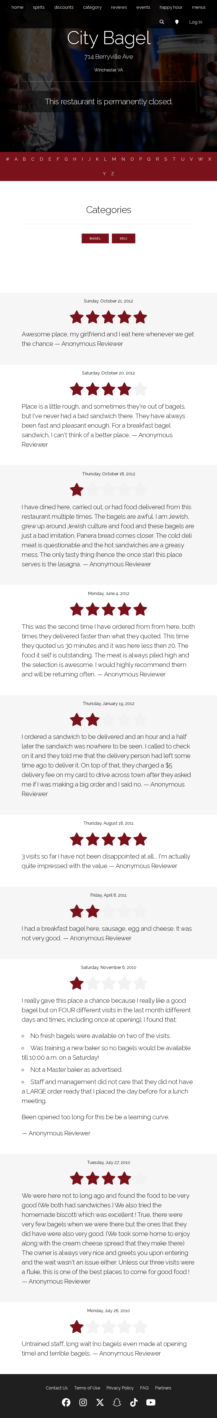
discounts (64, 7)
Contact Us (57, 1387)
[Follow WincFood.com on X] (100, 1404)
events (143, 7)
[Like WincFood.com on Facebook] (66, 1404)
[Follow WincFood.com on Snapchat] (117, 1404)
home (18, 7)
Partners (163, 1387)
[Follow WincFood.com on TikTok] (134, 1404)
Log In (195, 22)
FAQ (144, 1387)
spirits (39, 7)
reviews (119, 7)
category (92, 7)
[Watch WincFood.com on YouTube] (151, 1404)
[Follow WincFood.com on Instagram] (83, 1404)
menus (199, 7)
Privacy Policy (120, 1387)
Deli (123, 238)
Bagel (95, 238)
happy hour (171, 7)
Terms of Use (87, 1387)
